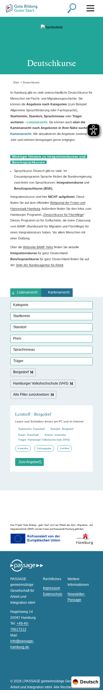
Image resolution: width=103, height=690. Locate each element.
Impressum (51, 588)
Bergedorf (21, 372)
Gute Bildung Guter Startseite (21, 9)
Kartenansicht (59, 292)
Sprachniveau (24, 349)
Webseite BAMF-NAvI (38, 247)
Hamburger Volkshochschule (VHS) (40, 383)
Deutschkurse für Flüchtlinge (63, 214)
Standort (19, 327)
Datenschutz (52, 594)
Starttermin (21, 316)
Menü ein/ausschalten (91, 8)
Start (14, 82)
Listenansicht (27, 292)
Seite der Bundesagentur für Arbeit (39, 265)
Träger (18, 361)
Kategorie (20, 305)
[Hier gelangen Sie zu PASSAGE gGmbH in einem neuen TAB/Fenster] (26, 571)
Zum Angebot (29, 462)
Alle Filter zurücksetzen (31, 394)
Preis (17, 338)
